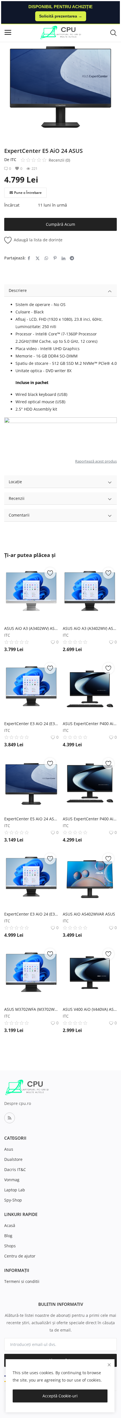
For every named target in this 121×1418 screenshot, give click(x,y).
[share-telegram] (72, 258)
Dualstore (13, 1159)
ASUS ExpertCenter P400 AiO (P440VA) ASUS (90, 723)
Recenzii (16, 498)
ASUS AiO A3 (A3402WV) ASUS (31, 628)
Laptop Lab (14, 1189)
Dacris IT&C (15, 1169)
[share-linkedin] (63, 258)
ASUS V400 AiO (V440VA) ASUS (90, 1009)
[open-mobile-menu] (8, 32)
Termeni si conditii (21, 1281)
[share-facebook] (29, 258)
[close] (109, 1364)
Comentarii (19, 515)
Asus (8, 1149)
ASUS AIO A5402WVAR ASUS (89, 914)
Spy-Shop (13, 1200)
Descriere (18, 290)
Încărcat (11, 205)
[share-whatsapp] (46, 258)
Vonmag (11, 1179)
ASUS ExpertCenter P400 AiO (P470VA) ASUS (90, 818)
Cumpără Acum (60, 224)
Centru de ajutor (19, 1256)
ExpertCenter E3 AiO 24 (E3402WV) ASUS (31, 723)
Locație (15, 481)
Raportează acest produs (96, 461)
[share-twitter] (37, 258)
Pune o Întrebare (28, 192)
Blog (8, 1235)
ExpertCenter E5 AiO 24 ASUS (31, 818)
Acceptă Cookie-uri (60, 1396)
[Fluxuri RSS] (9, 1118)
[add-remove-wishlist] (50, 573)
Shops (10, 1245)
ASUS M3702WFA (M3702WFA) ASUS (31, 1009)
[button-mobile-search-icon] (113, 32)
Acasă (9, 1225)
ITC (13, 159)
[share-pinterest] (55, 258)
